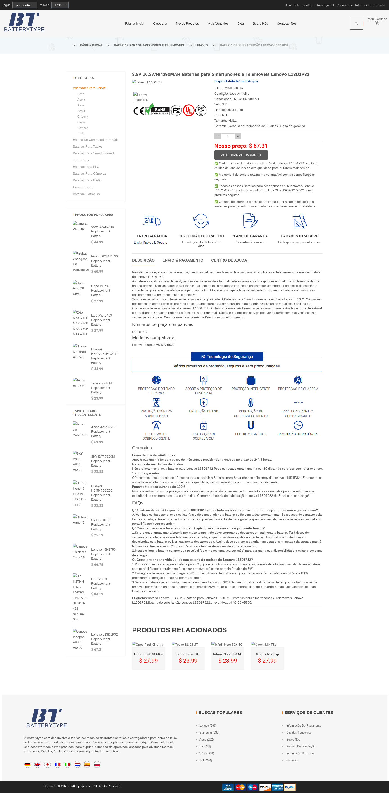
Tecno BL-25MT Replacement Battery (102, 387)
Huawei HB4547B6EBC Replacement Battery (102, 492)
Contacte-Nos (286, 23)
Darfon (81, 133)
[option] (141, 97)
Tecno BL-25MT (188, 654)
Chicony (82, 116)
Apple (81, 99)
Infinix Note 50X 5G (227, 654)
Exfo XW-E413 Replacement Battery (101, 320)
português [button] (23, 5)
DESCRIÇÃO (143, 260)
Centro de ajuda (229, 260)
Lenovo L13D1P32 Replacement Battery (104, 639)
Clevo (81, 122)
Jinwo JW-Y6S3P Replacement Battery (103, 431)
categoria (160, 23)
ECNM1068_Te (232, 88)
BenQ (81, 111)
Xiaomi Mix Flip (267, 654)
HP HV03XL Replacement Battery (100, 583)
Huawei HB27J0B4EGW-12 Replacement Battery (104, 356)
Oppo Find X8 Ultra (148, 654)
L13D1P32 (139, 332)
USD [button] (58, 5)
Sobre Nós (260, 23)
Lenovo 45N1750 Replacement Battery (103, 554)
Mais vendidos (218, 23)
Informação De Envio (370, 5)
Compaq (82, 128)
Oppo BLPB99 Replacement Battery (101, 290)
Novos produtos (187, 23)
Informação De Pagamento (333, 5)
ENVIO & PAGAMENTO (183, 260)
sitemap (291, 760)
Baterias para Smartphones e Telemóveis (149, 45)
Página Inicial (134, 23)
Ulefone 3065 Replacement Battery (100, 524)
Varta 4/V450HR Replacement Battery (102, 231)
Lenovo (201, 45)
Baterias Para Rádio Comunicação (87, 183)
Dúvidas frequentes (298, 5)
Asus (80, 105)
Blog (240, 23)
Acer (80, 94)
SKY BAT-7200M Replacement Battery (103, 461)
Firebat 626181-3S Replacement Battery (104, 261)
